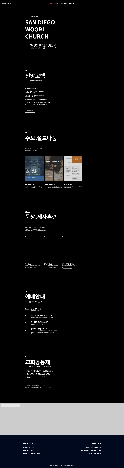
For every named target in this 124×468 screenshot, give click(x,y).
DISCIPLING (64, 3)
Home (51, 3)
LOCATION (71, 3)
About (57, 3)
